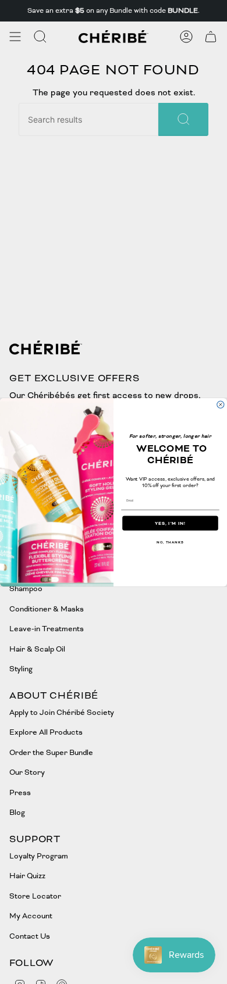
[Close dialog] (220, 403)
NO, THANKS (170, 541)
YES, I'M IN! (170, 522)
